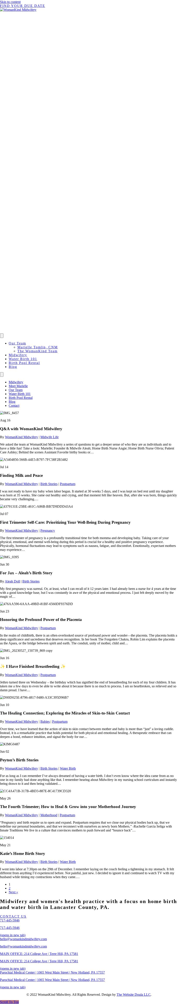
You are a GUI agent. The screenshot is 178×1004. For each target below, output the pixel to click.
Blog (13, 367)
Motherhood (48, 815)
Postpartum (67, 484)
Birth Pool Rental (24, 363)
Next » (13, 892)
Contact (14, 405)
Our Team (17, 343)
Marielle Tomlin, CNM (37, 347)
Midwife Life (49, 437)
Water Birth (68, 768)
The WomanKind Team (37, 351)
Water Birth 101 (23, 359)
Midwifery (18, 355)
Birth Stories (49, 484)
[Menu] (1, 335)
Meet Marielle (18, 386)
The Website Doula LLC (134, 994)
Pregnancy (47, 530)
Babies (45, 721)
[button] (9, 1002)
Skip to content (10, 2)
